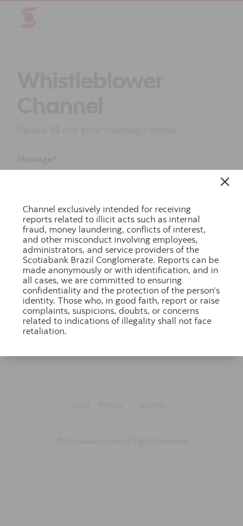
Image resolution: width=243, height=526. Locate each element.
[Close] (226, 182)
